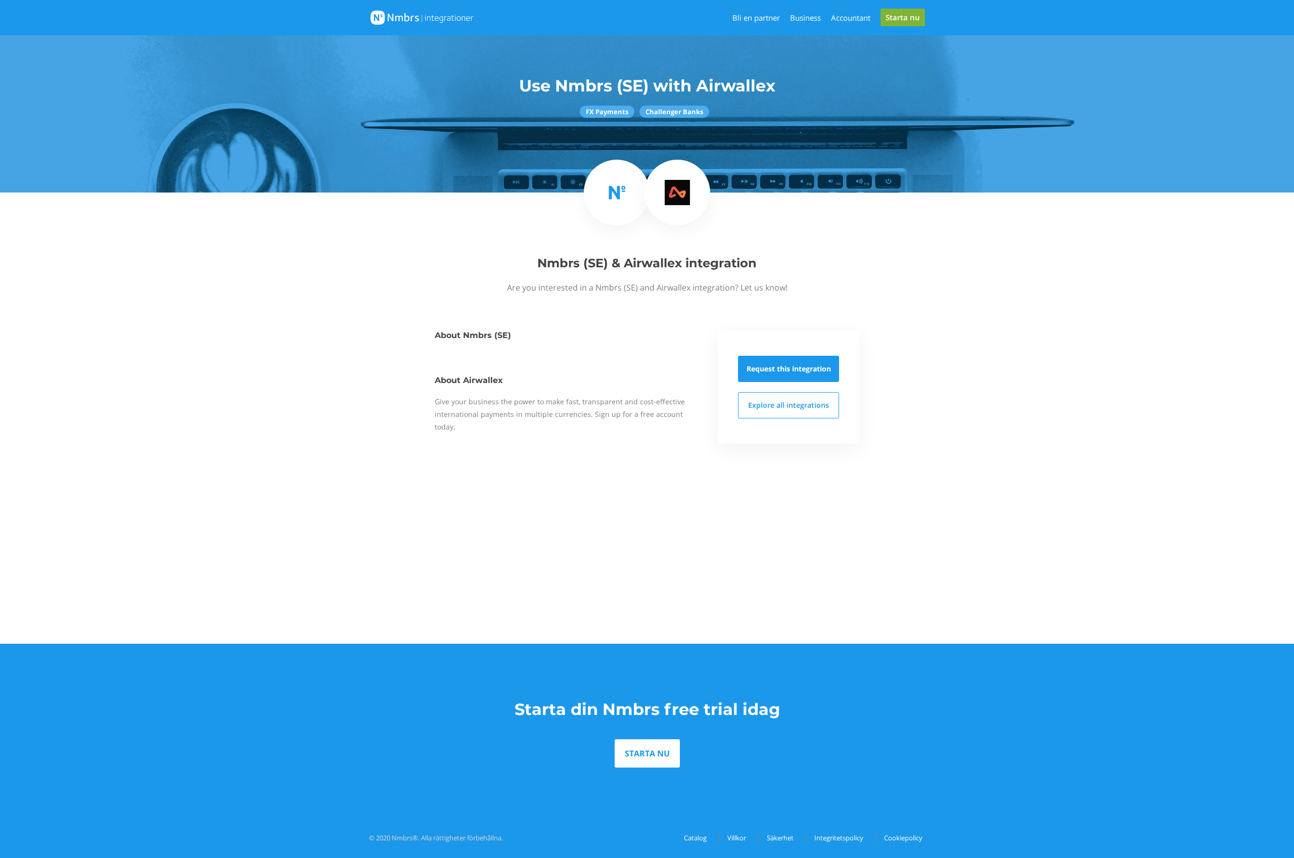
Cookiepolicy (903, 837)
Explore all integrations (788, 405)
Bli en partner (756, 18)
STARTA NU (647, 753)
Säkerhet (780, 837)
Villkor (736, 837)
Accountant (850, 18)
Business (805, 18)
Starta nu (903, 17)
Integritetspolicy (838, 837)
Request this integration (789, 368)
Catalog (695, 837)
